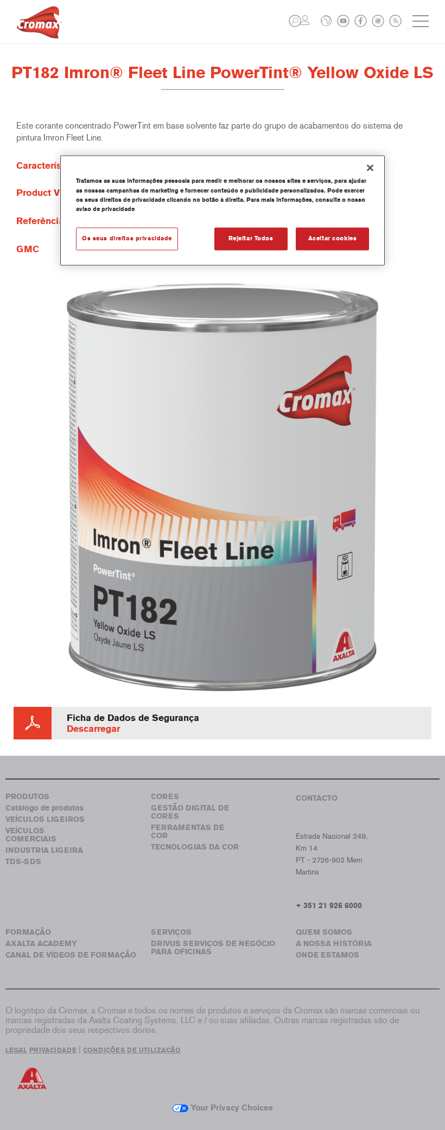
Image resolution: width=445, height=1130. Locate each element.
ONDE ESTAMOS (327, 955)
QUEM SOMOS (324, 932)
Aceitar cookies (332, 238)
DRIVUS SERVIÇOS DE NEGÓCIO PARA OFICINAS (213, 948)
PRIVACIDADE (53, 1050)
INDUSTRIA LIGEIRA (44, 850)
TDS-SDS (23, 862)
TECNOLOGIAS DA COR (195, 847)
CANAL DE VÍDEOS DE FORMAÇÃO (70, 955)
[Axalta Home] (39, 30)
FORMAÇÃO (28, 932)
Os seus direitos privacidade (127, 238)
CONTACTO (317, 798)
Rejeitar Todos (251, 238)
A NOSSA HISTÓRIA (334, 944)
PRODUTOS (27, 797)
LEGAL (16, 1050)
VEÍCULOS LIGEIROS (45, 819)
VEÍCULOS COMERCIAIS (30, 835)
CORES (165, 797)
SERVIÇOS (171, 932)
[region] (222, 210)
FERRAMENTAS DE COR (187, 831)
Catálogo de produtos (44, 808)
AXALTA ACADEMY (41, 944)
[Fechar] (370, 168)
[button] (295, 21)
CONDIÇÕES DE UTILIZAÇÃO (132, 1050)
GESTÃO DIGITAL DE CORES (190, 812)
